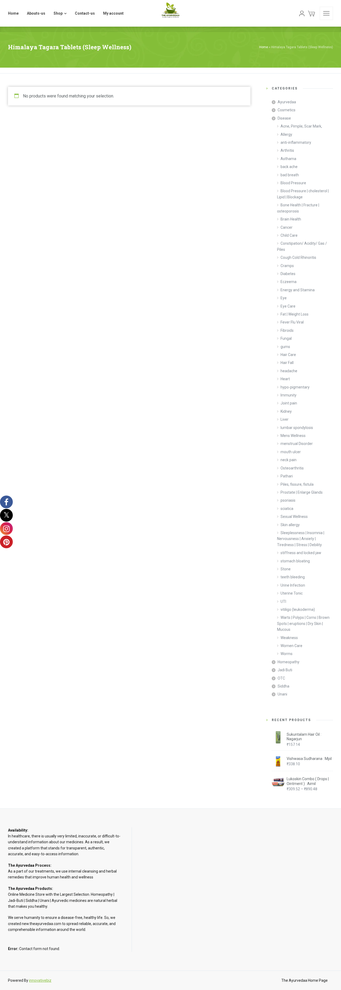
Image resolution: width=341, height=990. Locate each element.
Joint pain (289, 403)
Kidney (286, 411)
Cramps (287, 266)
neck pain (289, 460)
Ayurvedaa (287, 102)
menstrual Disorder (297, 443)
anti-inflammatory (296, 142)
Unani (282, 694)
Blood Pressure (293, 183)
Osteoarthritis (292, 468)
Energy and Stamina (298, 290)
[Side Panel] (326, 13)
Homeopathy (288, 662)
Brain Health (291, 219)
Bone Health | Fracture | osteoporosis (298, 208)
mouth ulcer (291, 452)
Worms (287, 654)
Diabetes (288, 274)
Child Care (289, 235)
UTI (283, 601)
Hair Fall (287, 363)
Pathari (287, 476)
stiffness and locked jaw (301, 553)
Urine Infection (293, 585)
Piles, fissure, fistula (297, 484)
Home (263, 47)
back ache (289, 167)
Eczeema (289, 282)
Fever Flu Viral (292, 322)
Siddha (283, 686)
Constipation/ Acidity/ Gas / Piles (302, 246)
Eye (284, 298)
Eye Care (288, 306)
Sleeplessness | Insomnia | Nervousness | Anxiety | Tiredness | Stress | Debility (300, 539)
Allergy (286, 134)
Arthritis (287, 150)
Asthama (288, 159)
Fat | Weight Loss (294, 314)
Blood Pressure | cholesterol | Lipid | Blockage (303, 194)
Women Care (291, 646)
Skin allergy (290, 525)
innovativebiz (40, 980)
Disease (284, 118)
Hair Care (288, 355)
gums (285, 347)
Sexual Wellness (294, 516)
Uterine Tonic (292, 593)
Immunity (289, 395)
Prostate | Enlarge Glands (302, 492)
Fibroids (287, 330)
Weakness (289, 638)
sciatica (287, 508)
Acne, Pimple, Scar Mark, (301, 126)
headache (289, 371)
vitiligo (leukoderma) (298, 609)
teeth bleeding (293, 577)
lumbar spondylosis (297, 428)
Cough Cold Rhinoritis (298, 257)
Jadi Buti (285, 670)
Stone (286, 569)
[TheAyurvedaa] (170, 13)
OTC (281, 678)
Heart (285, 379)
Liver (285, 419)
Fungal (286, 338)
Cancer (287, 227)
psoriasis (288, 500)
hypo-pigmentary (295, 387)
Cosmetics (286, 110)
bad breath (290, 175)
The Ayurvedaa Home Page (304, 980)
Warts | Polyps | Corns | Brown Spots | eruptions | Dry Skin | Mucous (303, 623)
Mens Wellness (293, 435)
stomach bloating (295, 561)
